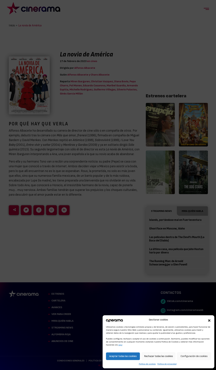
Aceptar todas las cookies (123, 356)
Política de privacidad (167, 364)
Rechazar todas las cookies (158, 356)
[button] (209, 320)
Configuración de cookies (194, 356)
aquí (120, 345)
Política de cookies (147, 364)
